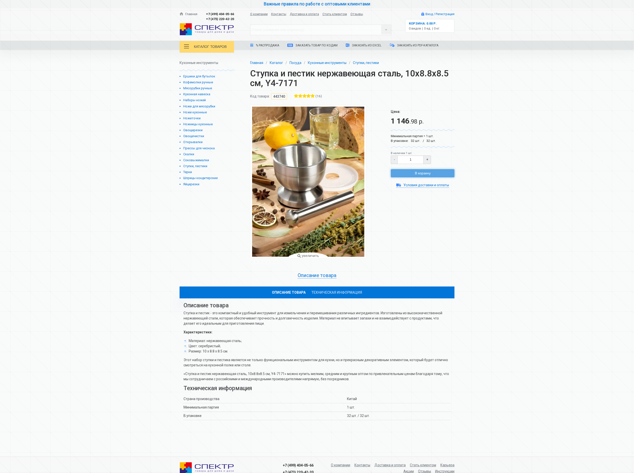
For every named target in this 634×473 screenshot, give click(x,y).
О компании (259, 14)
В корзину (423, 173)
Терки (187, 172)
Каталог (276, 63)
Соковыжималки (196, 160)
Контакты (278, 14)
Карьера (447, 465)
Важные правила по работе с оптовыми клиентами (317, 3)
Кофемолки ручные (198, 82)
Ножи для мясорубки (199, 106)
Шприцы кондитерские (200, 178)
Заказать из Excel (366, 45)
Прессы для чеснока (199, 148)
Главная (191, 14)
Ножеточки (192, 118)
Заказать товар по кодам (316, 45)
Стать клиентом (334, 14)
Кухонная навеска (196, 94)
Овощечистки (193, 136)
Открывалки (193, 142)
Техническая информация (337, 292)
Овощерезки (193, 130)
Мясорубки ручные (197, 88)
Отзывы (356, 14)
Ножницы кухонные (198, 124)
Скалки (188, 154)
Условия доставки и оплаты (426, 185)
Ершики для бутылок (199, 76)
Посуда (295, 63)
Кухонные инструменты (327, 63)
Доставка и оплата (304, 14)
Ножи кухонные (195, 112)
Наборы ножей (194, 100)
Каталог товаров (210, 47)
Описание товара (289, 292)
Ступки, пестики (195, 166)
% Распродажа (267, 45)
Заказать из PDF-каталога (417, 45)
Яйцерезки (191, 184)
